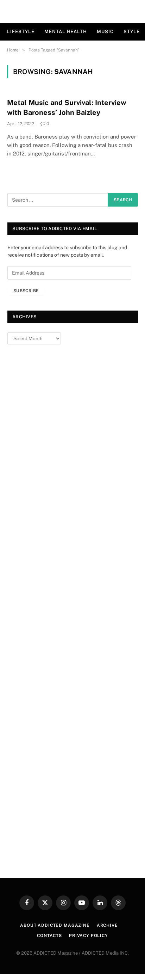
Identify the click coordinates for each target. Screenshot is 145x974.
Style (132, 31)
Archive (107, 925)
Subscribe (26, 290)
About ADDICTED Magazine (54, 925)
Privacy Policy (88, 935)
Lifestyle (20, 31)
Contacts (49, 935)
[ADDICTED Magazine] (72, 11)
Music (105, 31)
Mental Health (65, 31)
